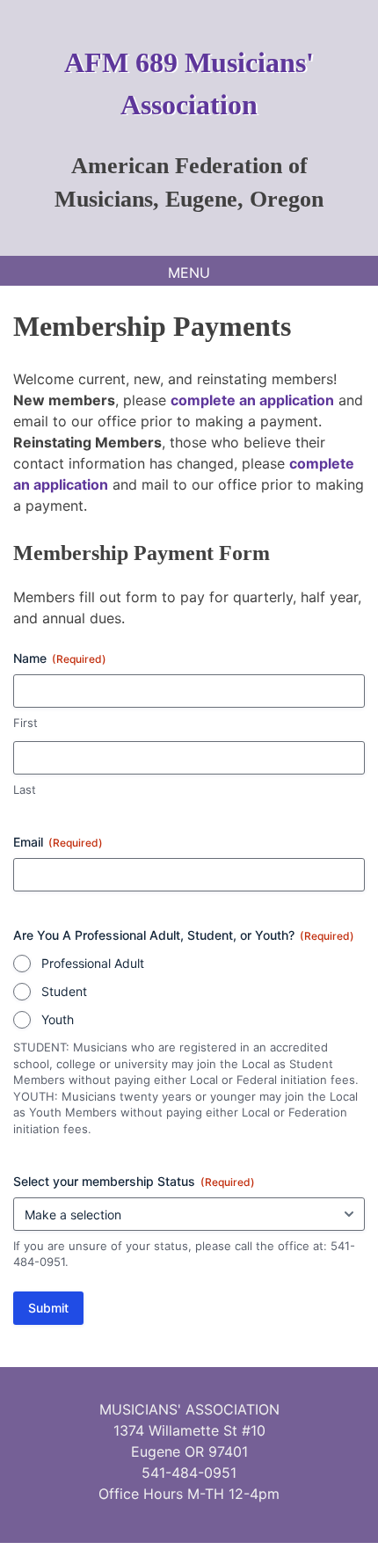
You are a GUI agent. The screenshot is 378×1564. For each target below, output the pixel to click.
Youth (57, 1019)
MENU (189, 272)
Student (64, 991)
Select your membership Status (134, 1181)
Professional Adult (92, 963)
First (25, 723)
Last (24, 789)
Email (58, 841)
